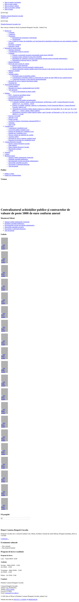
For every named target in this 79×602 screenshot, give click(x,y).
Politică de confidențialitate (13, 175)
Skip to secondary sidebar (12, 7)
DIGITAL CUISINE (20, 599)
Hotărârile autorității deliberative (14, 223)
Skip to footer (9, 9)
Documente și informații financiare (15, 229)
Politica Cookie (9, 173)
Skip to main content (11, 4)
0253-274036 (10, 589)
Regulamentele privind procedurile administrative (19, 225)
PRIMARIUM (32, 599)
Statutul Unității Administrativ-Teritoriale (17, 222)
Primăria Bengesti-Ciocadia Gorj (11, 24)
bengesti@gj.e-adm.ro (11, 593)
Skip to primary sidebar (12, 6)
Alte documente (9, 230)
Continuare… (5, 539)
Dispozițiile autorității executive (14, 227)
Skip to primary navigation (13, 2)
